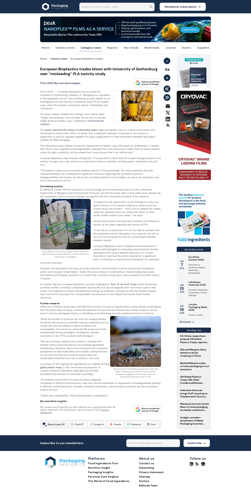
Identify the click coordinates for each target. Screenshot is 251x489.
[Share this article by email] (168, 107)
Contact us (146, 463)
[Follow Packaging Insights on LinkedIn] (191, 465)
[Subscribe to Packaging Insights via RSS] (168, 126)
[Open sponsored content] (125, 41)
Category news (91, 47)
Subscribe (195, 443)
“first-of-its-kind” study (123, 284)
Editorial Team (148, 485)
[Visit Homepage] (55, 12)
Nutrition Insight (99, 467)
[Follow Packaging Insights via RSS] (197, 465)
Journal (171, 47)
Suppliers (203, 47)
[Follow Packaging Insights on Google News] (203, 465)
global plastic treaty (51, 367)
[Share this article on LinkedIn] (168, 120)
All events (185, 321)
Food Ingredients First (103, 463)
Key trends (131, 47)
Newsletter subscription (181, 6)
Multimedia (151, 47)
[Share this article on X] (168, 113)
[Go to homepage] (65, 467)
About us (147, 458)
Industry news (65, 47)
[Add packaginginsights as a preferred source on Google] (147, 83)
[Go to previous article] (168, 88)
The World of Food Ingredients (108, 481)
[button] (77, 424)
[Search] (151, 7)
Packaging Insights (100, 472)
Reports (112, 47)
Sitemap (144, 476)
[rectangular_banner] (194, 242)
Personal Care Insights (103, 476)
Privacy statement (151, 472)
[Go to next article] (168, 97)
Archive (144, 481)
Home (45, 47)
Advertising (146, 467)
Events (186, 47)
